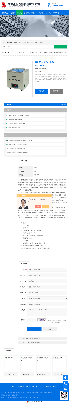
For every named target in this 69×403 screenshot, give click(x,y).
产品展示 (19, 13)
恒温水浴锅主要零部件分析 (14, 119)
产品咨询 (41, 91)
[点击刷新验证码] (41, 319)
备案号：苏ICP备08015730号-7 (36, 392)
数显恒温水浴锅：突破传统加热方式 (17, 153)
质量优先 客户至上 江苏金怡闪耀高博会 (18, 115)
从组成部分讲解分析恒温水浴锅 (16, 123)
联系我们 (48, 13)
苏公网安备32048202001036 (35, 402)
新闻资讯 (27, 13)
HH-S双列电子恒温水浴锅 (32, 342)
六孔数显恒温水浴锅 (27, 374)
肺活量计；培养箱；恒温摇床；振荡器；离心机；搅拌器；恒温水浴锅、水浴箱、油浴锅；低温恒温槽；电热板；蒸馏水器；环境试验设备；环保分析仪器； (29, 42)
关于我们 (12, 13)
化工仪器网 (15, 395)
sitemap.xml (48, 392)
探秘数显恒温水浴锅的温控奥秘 (16, 148)
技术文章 (34, 13)
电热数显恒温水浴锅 (49, 52)
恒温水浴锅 (39, 52)
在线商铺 (56, 13)
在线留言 (41, 13)
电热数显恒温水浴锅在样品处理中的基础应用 (20, 140)
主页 (26, 52)
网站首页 (5, 13)
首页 (13, 386)
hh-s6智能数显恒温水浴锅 (32, 338)
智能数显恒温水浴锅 (43, 374)
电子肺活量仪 (59, 374)
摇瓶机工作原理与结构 (13, 127)
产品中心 (31, 52)
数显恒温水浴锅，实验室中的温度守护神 (18, 144)
